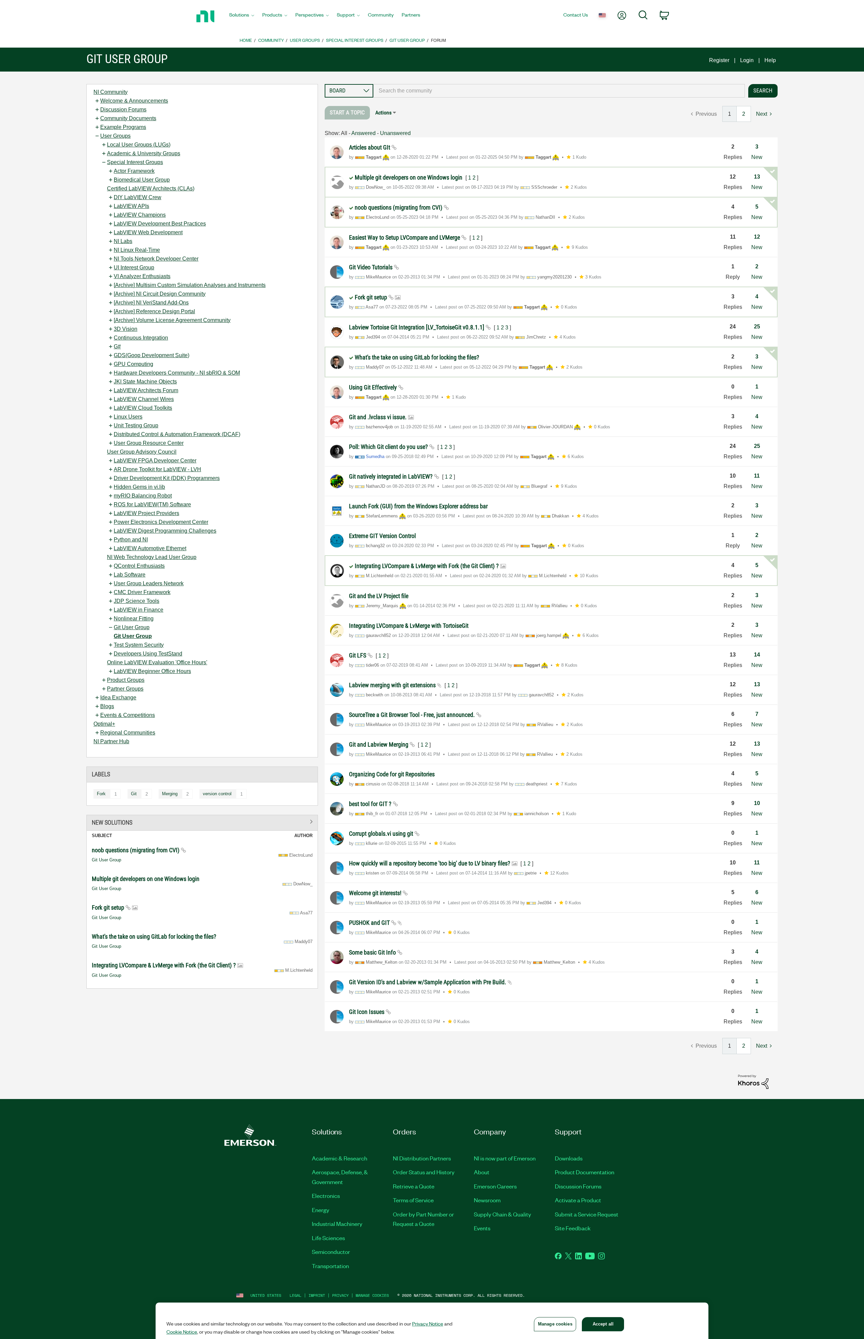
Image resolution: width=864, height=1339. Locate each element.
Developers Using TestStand (148, 654)
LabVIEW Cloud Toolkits (143, 408)
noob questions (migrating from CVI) (136, 850)
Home (246, 40)
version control (217, 793)
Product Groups (125, 680)
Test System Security (139, 645)
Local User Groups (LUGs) (138, 145)
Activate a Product (578, 1200)
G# (117, 346)
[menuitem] (241, 16)
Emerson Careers (495, 1186)
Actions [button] (383, 112)
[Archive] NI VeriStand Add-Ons (151, 302)
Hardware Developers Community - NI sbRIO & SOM (177, 373)
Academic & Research (339, 1158)
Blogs (107, 706)
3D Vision (125, 329)
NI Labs (123, 241)
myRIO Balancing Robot (143, 496)
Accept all (603, 1324)
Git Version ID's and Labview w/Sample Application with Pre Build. (428, 982)
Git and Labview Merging (379, 744)
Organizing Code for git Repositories (392, 774)
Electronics (326, 1195)
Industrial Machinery (337, 1223)
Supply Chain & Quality (502, 1214)
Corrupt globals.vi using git (381, 833)
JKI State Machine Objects (145, 381)
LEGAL (295, 1295)
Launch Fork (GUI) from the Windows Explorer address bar (418, 506)
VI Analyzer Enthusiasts (142, 276)
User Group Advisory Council (142, 452)
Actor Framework (134, 171)
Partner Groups (125, 689)
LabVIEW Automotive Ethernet (150, 548)
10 (757, 803)
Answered (363, 133)
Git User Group (407, 40)
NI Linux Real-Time (137, 250)
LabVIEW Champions (140, 215)
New (756, 157)
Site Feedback (573, 1228)
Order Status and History (424, 1172)
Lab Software (129, 575)
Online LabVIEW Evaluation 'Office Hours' (157, 662)
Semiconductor (331, 1251)
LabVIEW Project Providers (146, 513)
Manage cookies (372, 1295)
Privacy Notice (427, 1323)
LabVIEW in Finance (138, 610)
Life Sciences (328, 1237)
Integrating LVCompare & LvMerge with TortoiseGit (408, 625)
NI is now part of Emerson (505, 1158)
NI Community (110, 92)
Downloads (569, 1158)
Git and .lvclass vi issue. (378, 417)
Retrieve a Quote (413, 1186)
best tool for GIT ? (371, 803)
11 (757, 476)
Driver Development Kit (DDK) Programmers (167, 478)
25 (757, 326)
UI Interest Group (134, 267)
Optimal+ (104, 724)
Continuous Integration (141, 338)
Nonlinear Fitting (134, 618)
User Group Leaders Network (149, 583)
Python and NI (131, 539)
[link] (347, 112)
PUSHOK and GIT (370, 922)
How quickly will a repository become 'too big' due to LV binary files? (430, 863)
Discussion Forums (123, 109)
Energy (320, 1209)
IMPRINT (316, 1295)
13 (757, 177)
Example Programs (123, 127)
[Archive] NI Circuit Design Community (160, 294)
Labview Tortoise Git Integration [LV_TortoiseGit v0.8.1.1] (417, 327)
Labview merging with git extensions (393, 685)
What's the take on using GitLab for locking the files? (154, 936)
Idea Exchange (118, 697)
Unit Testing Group (136, 425)
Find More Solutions (202, 821)
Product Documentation (584, 1172)
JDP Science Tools (136, 601)
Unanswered (395, 133)
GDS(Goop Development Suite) (151, 355)
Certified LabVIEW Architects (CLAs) (150, 188)
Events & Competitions (127, 715)
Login (747, 60)
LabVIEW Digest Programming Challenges (165, 531)
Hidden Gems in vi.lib (139, 487)
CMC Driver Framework (142, 592)
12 (757, 237)
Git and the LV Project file (378, 595)
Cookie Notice (181, 1331)
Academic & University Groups (143, 153)
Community (271, 40)
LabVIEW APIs (131, 206)
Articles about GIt (370, 147)
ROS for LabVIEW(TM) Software (152, 504)
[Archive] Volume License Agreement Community (172, 320)
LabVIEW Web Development (148, 232)
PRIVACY (340, 1295)
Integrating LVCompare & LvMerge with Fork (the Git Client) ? (164, 965)
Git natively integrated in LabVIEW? (391, 476)
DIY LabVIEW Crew (137, 197)
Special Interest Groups (354, 40)
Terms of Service (413, 1200)
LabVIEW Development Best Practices (160, 223)
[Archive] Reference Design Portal (154, 311)
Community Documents (128, 118)
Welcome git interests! (376, 892)
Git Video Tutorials (371, 267)
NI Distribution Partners (422, 1158)
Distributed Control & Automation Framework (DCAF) (177, 434)
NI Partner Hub (111, 741)
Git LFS (358, 655)
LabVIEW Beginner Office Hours (152, 671)
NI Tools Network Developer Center (156, 259)
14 (757, 655)
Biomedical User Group (142, 180)
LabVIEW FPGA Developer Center (155, 460)
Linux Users (128, 417)
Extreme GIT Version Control (382, 535)
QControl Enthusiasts (139, 566)
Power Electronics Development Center (161, 522)
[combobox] (559, 91)
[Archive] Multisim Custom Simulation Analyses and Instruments (190, 285)
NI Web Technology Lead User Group (151, 557)
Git (134, 793)
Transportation (330, 1265)
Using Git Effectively (373, 387)
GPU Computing (133, 364)
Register (719, 60)
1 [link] (729, 114)
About (481, 1172)
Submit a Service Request (586, 1214)
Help (770, 60)
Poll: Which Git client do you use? (389, 446)
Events (482, 1228)
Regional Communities (127, 732)
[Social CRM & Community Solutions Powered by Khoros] (753, 1081)
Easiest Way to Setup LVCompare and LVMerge (405, 237)
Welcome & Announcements (134, 101)
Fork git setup (109, 907)
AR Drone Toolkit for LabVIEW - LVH (157, 469)
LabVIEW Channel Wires (144, 399)
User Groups (305, 40)
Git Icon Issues (367, 1011)
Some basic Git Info (373, 952)
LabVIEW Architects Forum (146, 390)
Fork (101, 793)
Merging (170, 793)
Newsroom (487, 1200)
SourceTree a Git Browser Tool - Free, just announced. (412, 714)
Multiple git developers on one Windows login (145, 878)
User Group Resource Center (149, 443)
